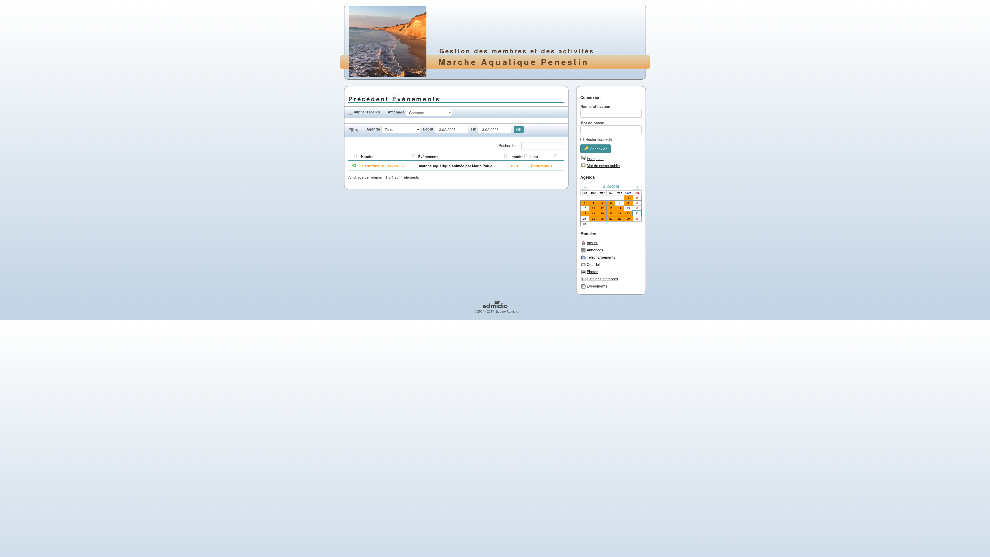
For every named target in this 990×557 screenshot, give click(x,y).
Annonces (595, 249)
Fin (473, 129)
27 (611, 218)
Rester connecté (598, 139)
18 (593, 213)
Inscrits (517, 156)
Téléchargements (601, 257)
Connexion (598, 148)
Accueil (592, 242)
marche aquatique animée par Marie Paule (455, 165)
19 (602, 213)
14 (619, 208)
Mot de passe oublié (603, 165)
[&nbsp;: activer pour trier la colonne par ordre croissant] (354, 157)
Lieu (534, 156)
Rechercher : (509, 145)
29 (628, 218)
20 (611, 213)
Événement (428, 156)
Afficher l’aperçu (367, 111)
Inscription (595, 158)
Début (428, 129)
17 (584, 213)
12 (602, 208)
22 (628, 213)
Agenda (373, 129)
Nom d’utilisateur (595, 106)
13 (611, 208)
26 (602, 218)
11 (593, 208)
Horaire (367, 156)
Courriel (593, 264)
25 (593, 218)
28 (619, 218)
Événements (597, 286)
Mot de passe (592, 122)
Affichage (396, 111)
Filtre (353, 129)
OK (518, 129)
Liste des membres (602, 278)
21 (619, 213)
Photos (592, 271)
